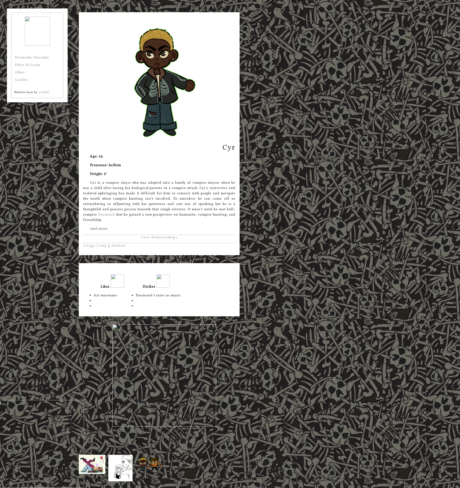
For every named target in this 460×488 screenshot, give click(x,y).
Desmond (106, 214)
